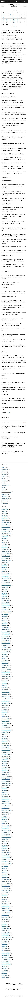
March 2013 (5, 850)
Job (2, 478)
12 (17, 17)
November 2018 (6, 698)
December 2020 (6, 643)
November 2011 (6, 886)
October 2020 (5, 647)
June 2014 (4, 817)
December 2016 (6, 750)
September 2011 (6, 890)
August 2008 (5, 966)
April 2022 (4, 623)
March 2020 (5, 663)
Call (3, 467)
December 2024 (6, 554)
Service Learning (6, 492)
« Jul (12, 27)
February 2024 (5, 574)
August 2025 (5, 536)
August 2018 (5, 705)
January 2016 (5, 774)
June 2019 (4, 683)
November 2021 (6, 634)
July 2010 (4, 921)
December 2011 (6, 884)
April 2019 (4, 687)
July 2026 (4, 511)
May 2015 (4, 792)
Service (3, 490)
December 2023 (6, 578)
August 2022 (5, 614)
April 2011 (4, 901)
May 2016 (4, 765)
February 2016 (5, 772)
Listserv (4, 481)
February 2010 (5, 928)
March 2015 (5, 797)
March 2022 (5, 625)
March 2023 (5, 598)
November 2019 (6, 672)
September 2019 (6, 676)
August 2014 (5, 812)
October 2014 (5, 808)
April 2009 (4, 948)
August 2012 (5, 866)
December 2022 (6, 605)
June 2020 (4, 656)
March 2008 (5, 977)
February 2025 (5, 549)
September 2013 (6, 837)
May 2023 (4, 594)
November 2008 (6, 959)
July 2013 (4, 841)
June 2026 (4, 513)
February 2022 (5, 627)
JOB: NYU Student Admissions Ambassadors (11, 438)
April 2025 (4, 545)
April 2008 (4, 975)
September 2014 (6, 810)
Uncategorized (5, 498)
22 (3, 22)
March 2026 (5, 520)
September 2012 (6, 863)
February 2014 (5, 826)
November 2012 (6, 859)
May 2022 (4, 620)
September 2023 (6, 585)
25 (14, 22)
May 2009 (4, 946)
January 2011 (5, 908)
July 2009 (4, 942)
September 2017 (6, 730)
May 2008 (4, 973)
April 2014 (4, 821)
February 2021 (5, 638)
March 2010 (5, 926)
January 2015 (5, 801)
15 (3, 19)
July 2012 (4, 868)
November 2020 (6, 645)
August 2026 (5, 509)
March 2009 (5, 950)
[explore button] (17, 1)
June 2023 (4, 591)
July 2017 (4, 734)
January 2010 (5, 930)
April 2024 (4, 569)
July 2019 (4, 681)
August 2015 (5, 785)
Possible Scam (5, 485)
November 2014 (6, 806)
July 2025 (4, 538)
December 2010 (6, 910)
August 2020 (5, 652)
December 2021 (6, 632)
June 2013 (4, 843)
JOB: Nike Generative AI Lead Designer (13, 432)
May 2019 (4, 685)
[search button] (3, 5)
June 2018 (4, 710)
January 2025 (5, 551)
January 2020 (5, 667)
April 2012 (4, 875)
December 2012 (6, 857)
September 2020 (6, 649)
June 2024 (4, 565)
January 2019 (5, 694)
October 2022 (5, 609)
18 (14, 19)
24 (10, 22)
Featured (4, 474)
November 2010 (6, 913)
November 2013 (6, 832)
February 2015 (5, 799)
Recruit (4, 487)
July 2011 (4, 895)
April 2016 (4, 768)
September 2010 (6, 917)
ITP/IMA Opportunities (14, 5)
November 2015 (6, 779)
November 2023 (6, 580)
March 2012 (5, 877)
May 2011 (4, 899)
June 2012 (4, 870)
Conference (5, 469)
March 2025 (5, 547)
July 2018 (4, 707)
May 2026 (4, 516)
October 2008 (5, 962)
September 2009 (6, 937)
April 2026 (4, 518)
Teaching (4, 496)
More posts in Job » (22, 422)
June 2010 (4, 924)
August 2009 (5, 939)
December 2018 (6, 696)
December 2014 (6, 803)
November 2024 (6, 556)
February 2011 (5, 906)
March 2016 (5, 770)
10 (10, 17)
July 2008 (4, 968)
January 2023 (5, 603)
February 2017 (5, 745)
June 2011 (4, 897)
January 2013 (5, 855)
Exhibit (3, 472)
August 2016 (5, 759)
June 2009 (4, 944)
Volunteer (4, 501)
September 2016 (6, 756)
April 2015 (4, 794)
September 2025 (6, 533)
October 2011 (5, 888)
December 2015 (6, 777)
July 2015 (4, 788)
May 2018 (4, 712)
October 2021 (5, 636)
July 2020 (4, 654)
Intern (3, 476)
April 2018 (4, 714)
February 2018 (5, 719)
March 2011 (5, 904)
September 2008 (6, 964)
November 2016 (6, 752)
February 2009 (5, 953)
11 (14, 17)
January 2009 (5, 955)
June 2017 (4, 736)
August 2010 (5, 919)
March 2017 (5, 743)
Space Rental (5, 494)
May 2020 (4, 658)
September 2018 (6, 703)
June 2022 (4, 618)
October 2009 (5, 935)
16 (7, 19)
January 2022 (5, 629)
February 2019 (5, 692)
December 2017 (6, 723)
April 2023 (4, 596)
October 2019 (5, 674)
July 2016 (4, 761)
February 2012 (5, 879)
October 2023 (5, 583)
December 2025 (6, 527)
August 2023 (5, 587)
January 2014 (5, 828)
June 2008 (4, 971)
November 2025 (6, 529)
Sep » (15, 27)
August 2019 (5, 678)
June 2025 (4, 540)
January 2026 (5, 525)
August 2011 (5, 892)
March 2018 (5, 716)
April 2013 (4, 848)
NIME (3, 483)
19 (17, 19)
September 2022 (6, 612)
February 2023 (5, 600)
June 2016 (4, 763)
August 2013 (5, 839)
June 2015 (4, 790)
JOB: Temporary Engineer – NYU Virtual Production (14, 427)
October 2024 (5, 558)
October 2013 (5, 835)
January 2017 (5, 748)
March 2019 (5, 690)
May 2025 (4, 542)
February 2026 (5, 522)
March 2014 (5, 823)
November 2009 (6, 933)
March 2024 (5, 571)
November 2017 (6, 725)
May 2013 (4, 846)
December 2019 (6, 669)
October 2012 (5, 861)
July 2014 (4, 814)
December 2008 (6, 957)
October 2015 (5, 781)
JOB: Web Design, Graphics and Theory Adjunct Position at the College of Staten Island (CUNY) (13, 445)
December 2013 (6, 830)
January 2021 (5, 640)
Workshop (4, 503)
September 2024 (6, 560)
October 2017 (5, 727)
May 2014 (4, 819)
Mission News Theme (9, 996)
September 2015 (6, 783)
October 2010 (5, 915)
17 (10, 19)
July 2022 (4, 616)
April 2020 (4, 661)
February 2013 (5, 852)
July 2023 (4, 589)
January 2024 (5, 576)
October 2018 (5, 701)
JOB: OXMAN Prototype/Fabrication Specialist (12, 452)
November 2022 (6, 607)
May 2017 (4, 739)
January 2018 (5, 721)
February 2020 (5, 665)
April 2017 (4, 741)
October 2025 (5, 531)
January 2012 (5, 881)
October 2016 (5, 754)
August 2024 (5, 562)
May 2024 (4, 567)
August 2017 (5, 732)
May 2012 (4, 872)
